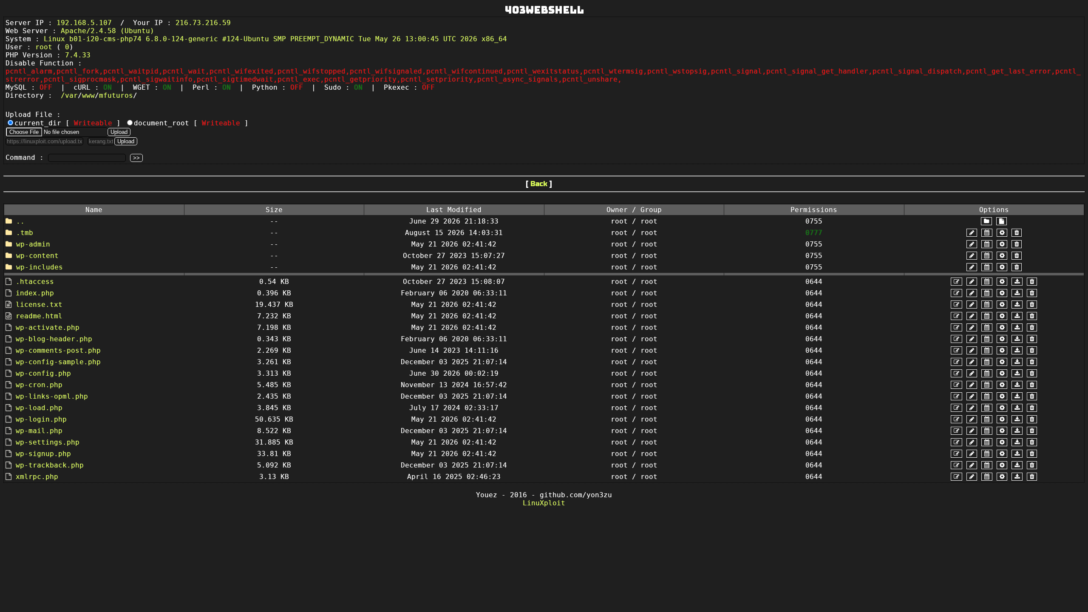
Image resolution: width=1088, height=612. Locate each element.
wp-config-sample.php (58, 362)
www (88, 95)
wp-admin (33, 244)
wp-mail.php (39, 431)
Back (538, 184)
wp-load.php (39, 408)
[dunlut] (1017, 282)
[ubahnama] (971, 233)
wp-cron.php (39, 385)
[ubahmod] (1002, 233)
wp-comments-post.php (58, 350)
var (71, 95)
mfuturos (116, 95)
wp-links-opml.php (52, 396)
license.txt (39, 304)
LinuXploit (544, 503)
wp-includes (39, 267)
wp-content (37, 256)
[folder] (986, 221)
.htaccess (35, 282)
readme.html (39, 316)
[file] (1001, 221)
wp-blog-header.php (54, 339)
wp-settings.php (47, 442)
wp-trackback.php (50, 465)
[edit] (956, 282)
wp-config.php (43, 373)
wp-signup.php (43, 454)
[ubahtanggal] (986, 233)
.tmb (24, 233)
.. (20, 221)
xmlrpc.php (37, 477)
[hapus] (1017, 233)
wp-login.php (41, 419)
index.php (35, 293)
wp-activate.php (47, 327)
